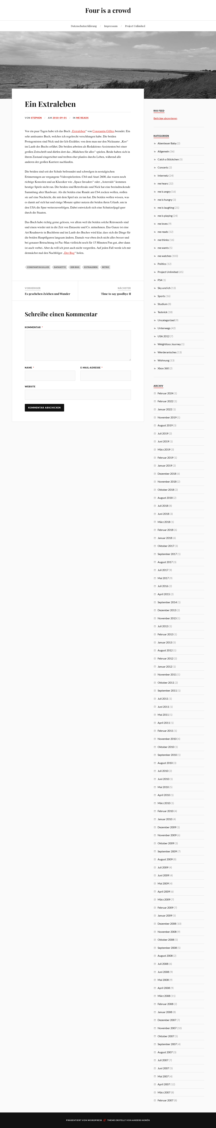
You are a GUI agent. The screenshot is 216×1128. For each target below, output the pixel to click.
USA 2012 (163, 336)
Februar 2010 (165, 811)
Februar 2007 (165, 1100)
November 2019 (167, 417)
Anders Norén (141, 1120)
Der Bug (69, 253)
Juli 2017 (163, 570)
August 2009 (165, 859)
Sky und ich (164, 287)
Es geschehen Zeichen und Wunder (47, 294)
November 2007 (167, 1028)
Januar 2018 (165, 537)
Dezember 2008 (167, 923)
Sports (161, 296)
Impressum (111, 26)
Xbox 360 (163, 368)
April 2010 (164, 795)
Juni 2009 (163, 875)
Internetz (163, 175)
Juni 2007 (163, 1068)
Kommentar (34, 327)
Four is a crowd (108, 10)
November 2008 (167, 931)
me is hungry (165, 199)
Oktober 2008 (166, 939)
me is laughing (166, 207)
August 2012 (165, 650)
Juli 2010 (163, 770)
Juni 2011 (163, 706)
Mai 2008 (163, 979)
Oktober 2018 (166, 489)
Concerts (163, 167)
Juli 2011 (163, 698)
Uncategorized (166, 320)
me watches (164, 255)
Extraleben (78, 131)
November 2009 (167, 835)
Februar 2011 (165, 730)
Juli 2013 (163, 626)
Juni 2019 (163, 441)
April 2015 (164, 594)
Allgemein (163, 151)
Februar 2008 (165, 1003)
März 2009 (164, 899)
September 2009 (167, 851)
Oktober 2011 (166, 682)
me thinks (163, 239)
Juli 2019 (163, 433)
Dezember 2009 (167, 827)
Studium (162, 304)
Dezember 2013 (167, 610)
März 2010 (164, 803)
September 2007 (167, 1044)
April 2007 (164, 1084)
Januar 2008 (165, 1012)
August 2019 (165, 425)
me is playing (165, 215)
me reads (82, 117)
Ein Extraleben (50, 104)
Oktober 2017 (166, 545)
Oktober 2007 (166, 1036)
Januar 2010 (165, 819)
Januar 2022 (165, 409)
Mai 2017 (163, 578)
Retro (105, 267)
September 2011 (167, 690)
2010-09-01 (60, 117)
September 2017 (167, 553)
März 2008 (164, 995)
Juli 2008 (163, 963)
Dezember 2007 (167, 1019)
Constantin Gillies (103, 131)
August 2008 (165, 955)
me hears (163, 183)
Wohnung (163, 360)
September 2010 (167, 754)
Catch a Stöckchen (168, 159)
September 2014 (167, 602)
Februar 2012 (165, 658)
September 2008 (167, 947)
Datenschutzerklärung (84, 26)
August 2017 (165, 562)
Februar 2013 (165, 634)
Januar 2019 (165, 465)
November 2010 (167, 738)
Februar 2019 (165, 457)
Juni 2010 (163, 778)
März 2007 (164, 1092)
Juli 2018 (163, 505)
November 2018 (167, 481)
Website (30, 386)
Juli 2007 (163, 1060)
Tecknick (162, 312)
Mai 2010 (163, 787)
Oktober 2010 (166, 746)
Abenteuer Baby (167, 143)
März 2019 (164, 449)
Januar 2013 (165, 642)
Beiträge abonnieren (165, 118)
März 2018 (164, 521)
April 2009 (164, 891)
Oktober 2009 (166, 843)
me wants (163, 247)
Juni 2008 (163, 971)
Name (29, 367)
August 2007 (165, 1052)
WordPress (95, 1120)
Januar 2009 (165, 915)
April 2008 (164, 987)
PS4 (160, 280)
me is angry (164, 191)
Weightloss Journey (169, 344)
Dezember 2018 (167, 473)
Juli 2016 (163, 586)
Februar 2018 (165, 529)
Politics (162, 263)
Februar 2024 (165, 393)
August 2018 (165, 497)
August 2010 (165, 762)
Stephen (36, 117)
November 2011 (167, 674)
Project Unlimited (135, 26)
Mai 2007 (163, 1076)
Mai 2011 (163, 714)
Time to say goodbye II (116, 294)
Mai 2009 (163, 883)
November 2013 (167, 618)
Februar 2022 (165, 401)
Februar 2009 (165, 907)
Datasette (60, 267)
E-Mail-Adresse (91, 367)
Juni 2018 (163, 513)
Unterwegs (164, 328)
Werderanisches (167, 352)
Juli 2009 (163, 867)
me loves (163, 223)
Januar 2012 (165, 666)
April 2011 (164, 722)
